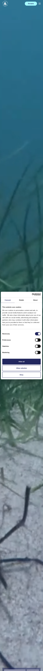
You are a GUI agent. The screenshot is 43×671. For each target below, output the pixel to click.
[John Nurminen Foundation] (5, 3)
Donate (31, 4)
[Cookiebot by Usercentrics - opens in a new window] (32, 294)
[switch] (38, 340)
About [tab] (35, 300)
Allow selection (21, 368)
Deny (21, 375)
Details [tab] (21, 300)
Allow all (21, 361)
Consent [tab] (8, 300)
